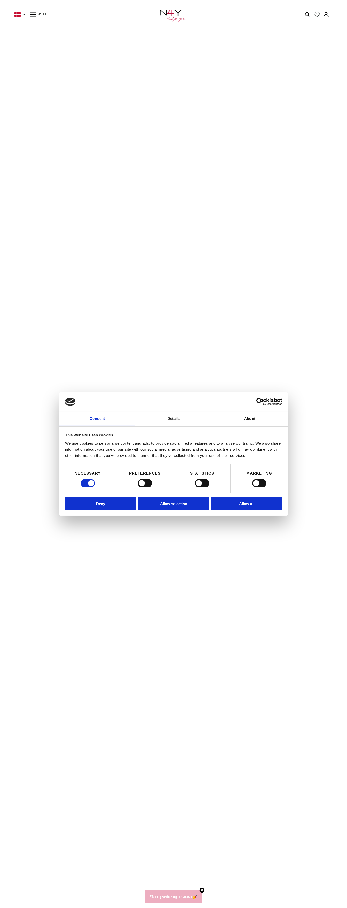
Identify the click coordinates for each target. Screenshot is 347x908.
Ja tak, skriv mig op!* (254, 843)
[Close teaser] (201, 890)
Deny (100, 503)
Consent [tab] (97, 418)
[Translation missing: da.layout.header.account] (326, 14)
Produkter (249, 48)
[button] (261, 100)
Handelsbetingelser (93, 846)
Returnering (86, 858)
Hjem (233, 48)
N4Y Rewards (87, 827)
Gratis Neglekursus (92, 864)
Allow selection (173, 503)
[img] (307, 14)
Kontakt (82, 839)
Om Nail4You (87, 821)
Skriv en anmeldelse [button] (280, 625)
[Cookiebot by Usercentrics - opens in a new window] (260, 402)
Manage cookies (90, 870)
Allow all (246, 503)
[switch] (145, 483)
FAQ (79, 833)
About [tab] (249, 418)
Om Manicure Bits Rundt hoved (273, 90)
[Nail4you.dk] (173, 16)
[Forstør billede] (121, 146)
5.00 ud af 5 (79, 623)
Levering (83, 852)
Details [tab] (173, 418)
